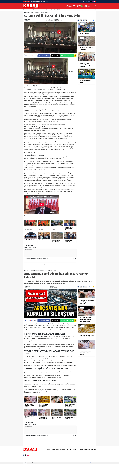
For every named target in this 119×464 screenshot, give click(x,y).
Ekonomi (35, 9)
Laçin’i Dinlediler (84, 33)
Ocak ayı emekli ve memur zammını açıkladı (85, 352)
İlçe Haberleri (65, 9)
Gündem (25, 9)
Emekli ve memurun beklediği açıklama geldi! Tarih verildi (85, 319)
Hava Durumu (68, 455)
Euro (86, 5)
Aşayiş (30, 9)
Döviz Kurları (37, 455)
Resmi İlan (53, 9)
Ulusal (43, 9)
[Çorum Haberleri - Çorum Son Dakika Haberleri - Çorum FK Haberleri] (30, 449)
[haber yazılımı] (93, 462)
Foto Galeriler (33, 1)
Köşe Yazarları (45, 1)
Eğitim (59, 9)
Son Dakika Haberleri (60, 455)
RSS (25, 462)
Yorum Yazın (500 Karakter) (30, 247)
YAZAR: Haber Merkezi (28, 394)
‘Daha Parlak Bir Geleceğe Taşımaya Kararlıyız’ (85, 65)
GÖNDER (74, 258)
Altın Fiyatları (44, 455)
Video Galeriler (39, 1)
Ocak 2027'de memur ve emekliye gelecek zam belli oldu (87, 301)
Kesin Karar (27, 12)
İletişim (86, 1)
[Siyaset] (86, 26)
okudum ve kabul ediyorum (37, 258)
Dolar (79, 5)
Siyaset (48, 9)
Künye (83, 1)
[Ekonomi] (86, 293)
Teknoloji (53, 449)
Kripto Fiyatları (51, 455)
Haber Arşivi (93, 455)
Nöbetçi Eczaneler (76, 455)
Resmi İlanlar (93, 449)
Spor (40, 9)
